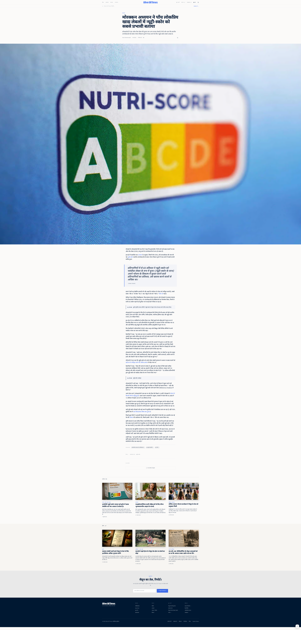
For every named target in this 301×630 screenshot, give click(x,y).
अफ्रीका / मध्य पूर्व (139, 549)
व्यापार (111, 2)
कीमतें (153, 606)
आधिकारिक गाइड (188, 610)
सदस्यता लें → (196, 6)
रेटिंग (160, 294)
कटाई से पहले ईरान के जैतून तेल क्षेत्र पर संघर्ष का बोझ (150, 552)
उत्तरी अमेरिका (171, 549)
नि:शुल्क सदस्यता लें (162, 590)
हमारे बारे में (169, 621)
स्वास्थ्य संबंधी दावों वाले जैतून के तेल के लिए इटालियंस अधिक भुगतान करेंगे (115, 552)
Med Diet (137, 608)
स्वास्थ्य (107, 2)
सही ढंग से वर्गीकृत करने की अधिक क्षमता (136, 362)
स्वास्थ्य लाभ (170, 608)
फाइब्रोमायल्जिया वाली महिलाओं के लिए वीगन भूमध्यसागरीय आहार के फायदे (149, 505)
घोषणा (131, 417)
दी (162, 294)
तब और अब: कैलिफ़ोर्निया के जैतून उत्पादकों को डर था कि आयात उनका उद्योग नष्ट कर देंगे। (183, 552)
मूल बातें (178, 2)
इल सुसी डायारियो (149, 447)
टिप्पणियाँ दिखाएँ (151, 468)
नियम (190, 621)
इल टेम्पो (156, 447)
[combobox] (148, 6)
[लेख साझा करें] (177, 37)
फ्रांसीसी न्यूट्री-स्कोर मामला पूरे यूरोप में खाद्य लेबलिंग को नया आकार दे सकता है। (115, 505)
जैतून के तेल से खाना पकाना (173, 610)
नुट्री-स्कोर (130, 257)
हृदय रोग (136, 610)
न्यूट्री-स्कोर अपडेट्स (137, 378)
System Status (196, 621)
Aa (143, 37)
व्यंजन (182, 2)
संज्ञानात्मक (137, 612)
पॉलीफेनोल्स (137, 606)
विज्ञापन (180, 621)
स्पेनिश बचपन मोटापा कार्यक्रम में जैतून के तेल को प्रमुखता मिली (183, 505)
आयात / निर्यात (154, 610)
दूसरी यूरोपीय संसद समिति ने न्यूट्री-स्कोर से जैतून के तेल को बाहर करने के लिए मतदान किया (152, 307)
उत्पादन (116, 2)
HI (195, 2)
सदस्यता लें (175, 621)
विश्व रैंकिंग (186, 608)
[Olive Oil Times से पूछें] (297, 626)
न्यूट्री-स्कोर (138, 454)
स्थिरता (153, 612)
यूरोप (103, 549)
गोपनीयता (185, 621)
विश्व (103, 2)
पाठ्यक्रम (188, 2)
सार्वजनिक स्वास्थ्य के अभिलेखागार (138, 447)
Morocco (132, 454)
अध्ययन (140, 255)
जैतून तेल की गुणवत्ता (172, 606)
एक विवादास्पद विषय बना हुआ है (141, 412)
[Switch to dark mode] (198, 2)
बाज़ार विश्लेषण (187, 606)
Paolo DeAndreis (125, 37)
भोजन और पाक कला (106, 502)
